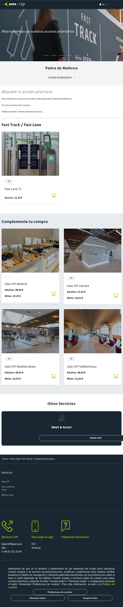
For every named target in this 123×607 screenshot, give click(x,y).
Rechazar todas (38, 598)
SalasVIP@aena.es (12, 544)
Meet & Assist (8, 495)
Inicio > (5, 459)
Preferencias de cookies (60, 592)
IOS (33, 544)
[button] (110, 4)
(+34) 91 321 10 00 (12, 551)
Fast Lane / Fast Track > (22, 459)
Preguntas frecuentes (75, 537)
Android (36, 547)
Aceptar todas (90, 598)
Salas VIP (6, 481)
